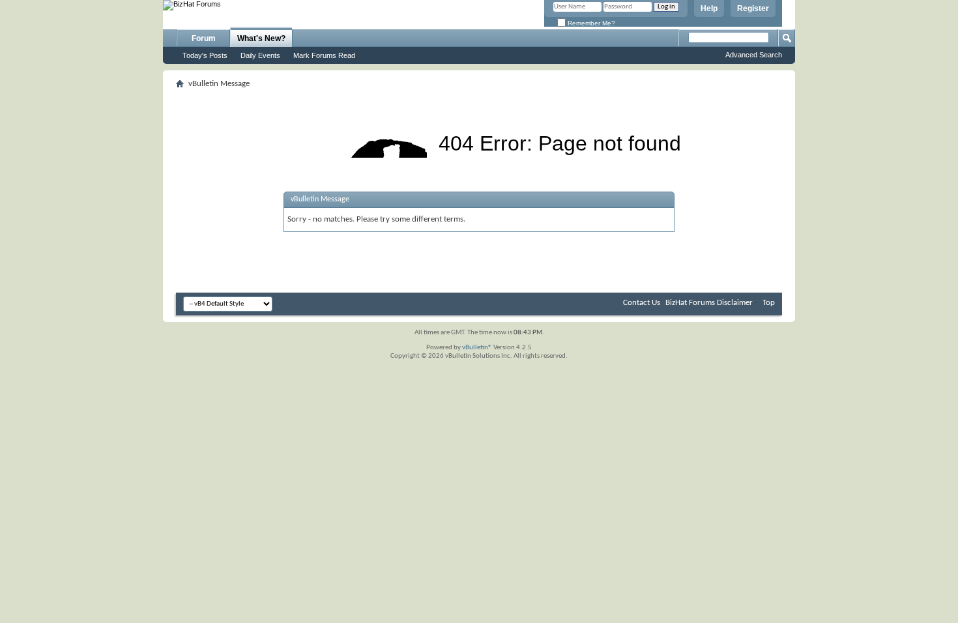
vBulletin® (477, 347)
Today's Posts (204, 55)
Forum (204, 38)
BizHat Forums (690, 302)
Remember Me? (590, 23)
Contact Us (641, 302)
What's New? (261, 38)
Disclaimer (735, 302)
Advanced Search (753, 55)
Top (768, 302)
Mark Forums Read (324, 55)
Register (753, 8)
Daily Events (260, 55)
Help (709, 8)
